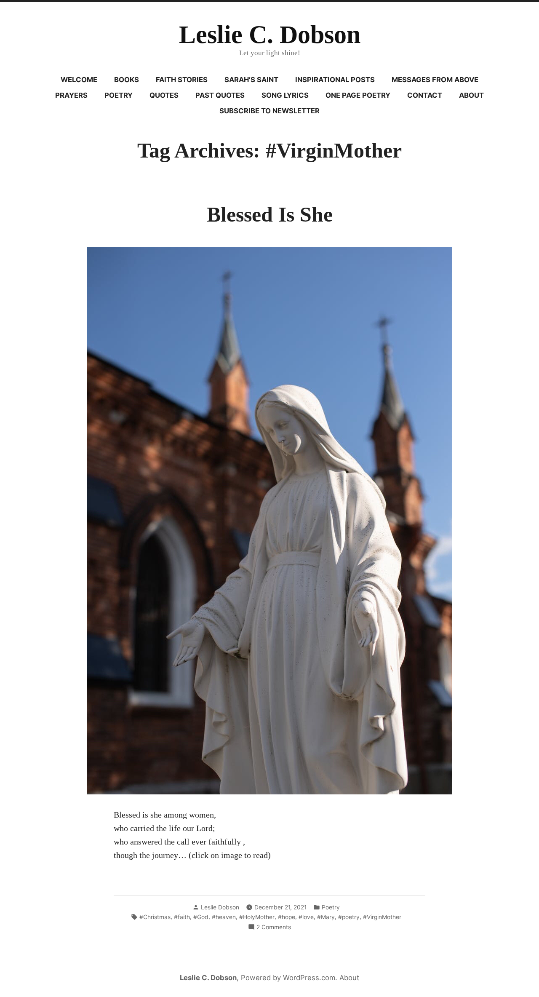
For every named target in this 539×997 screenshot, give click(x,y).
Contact (424, 95)
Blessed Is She (270, 214)
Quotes (164, 95)
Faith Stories (182, 79)
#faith (182, 917)
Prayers (71, 95)
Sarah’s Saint (251, 79)
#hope (286, 917)
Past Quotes (220, 95)
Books (126, 79)
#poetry (349, 917)
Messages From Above (435, 79)
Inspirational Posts (335, 79)
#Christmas (155, 917)
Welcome (79, 79)
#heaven (224, 917)
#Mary (326, 917)
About (471, 95)
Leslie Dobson (220, 907)
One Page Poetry (358, 95)
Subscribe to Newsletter (269, 111)
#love (306, 917)
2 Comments (273, 927)
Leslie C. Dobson (269, 34)
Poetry (118, 95)
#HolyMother (257, 917)
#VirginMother (382, 917)
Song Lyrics (285, 95)
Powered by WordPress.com (288, 977)
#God (200, 917)
